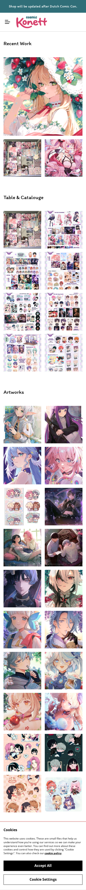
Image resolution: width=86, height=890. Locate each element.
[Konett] (31, 22)
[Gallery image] (43, 96)
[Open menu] (7, 22)
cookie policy (53, 853)
